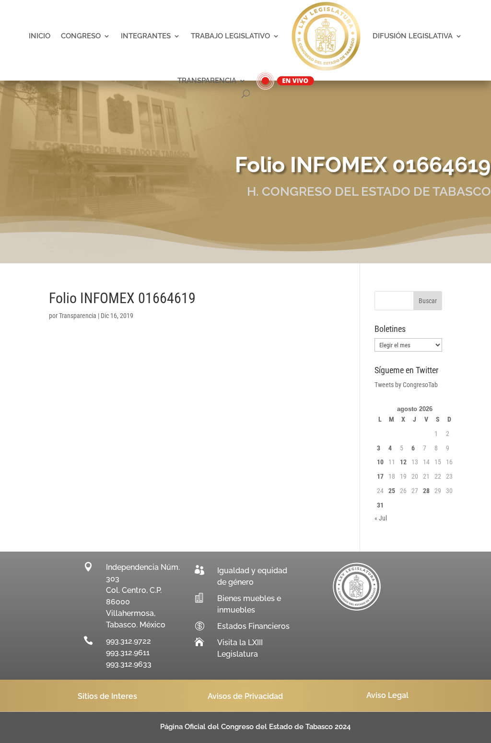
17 (380, 476)
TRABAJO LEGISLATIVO (230, 36)
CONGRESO (81, 36)
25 (391, 491)
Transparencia (77, 315)
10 (380, 462)
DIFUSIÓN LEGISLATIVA (413, 36)
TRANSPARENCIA (206, 80)
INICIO (39, 36)
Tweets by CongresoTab (406, 385)
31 (380, 505)
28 (426, 491)
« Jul (380, 518)
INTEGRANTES (146, 36)
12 (403, 462)
